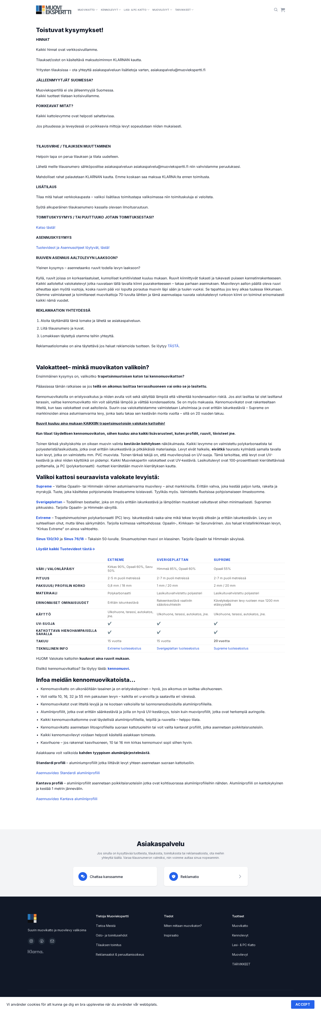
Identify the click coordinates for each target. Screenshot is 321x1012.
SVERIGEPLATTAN (172, 560)
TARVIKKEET (183, 9)
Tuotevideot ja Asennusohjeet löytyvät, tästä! (73, 247)
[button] (276, 9)
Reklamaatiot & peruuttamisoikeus (120, 954)
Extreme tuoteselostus (124, 648)
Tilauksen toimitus (108, 945)
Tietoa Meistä (106, 926)
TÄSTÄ (173, 346)
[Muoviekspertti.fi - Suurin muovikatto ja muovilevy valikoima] (53, 9)
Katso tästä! (45, 227)
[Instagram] (31, 941)
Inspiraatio (171, 935)
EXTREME (116, 560)
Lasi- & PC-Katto (135, 9)
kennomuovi (118, 668)
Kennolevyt (109, 9)
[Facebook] (41, 941)
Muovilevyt (160, 9)
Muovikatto (86, 9)
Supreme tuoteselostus (231, 648)
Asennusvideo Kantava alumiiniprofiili (66, 799)
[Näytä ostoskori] (283, 10)
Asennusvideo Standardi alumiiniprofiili (68, 773)
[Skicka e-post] (52, 941)
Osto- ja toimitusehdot (111, 935)
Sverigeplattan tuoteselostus (178, 648)
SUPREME (222, 560)
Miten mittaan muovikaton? (183, 926)
